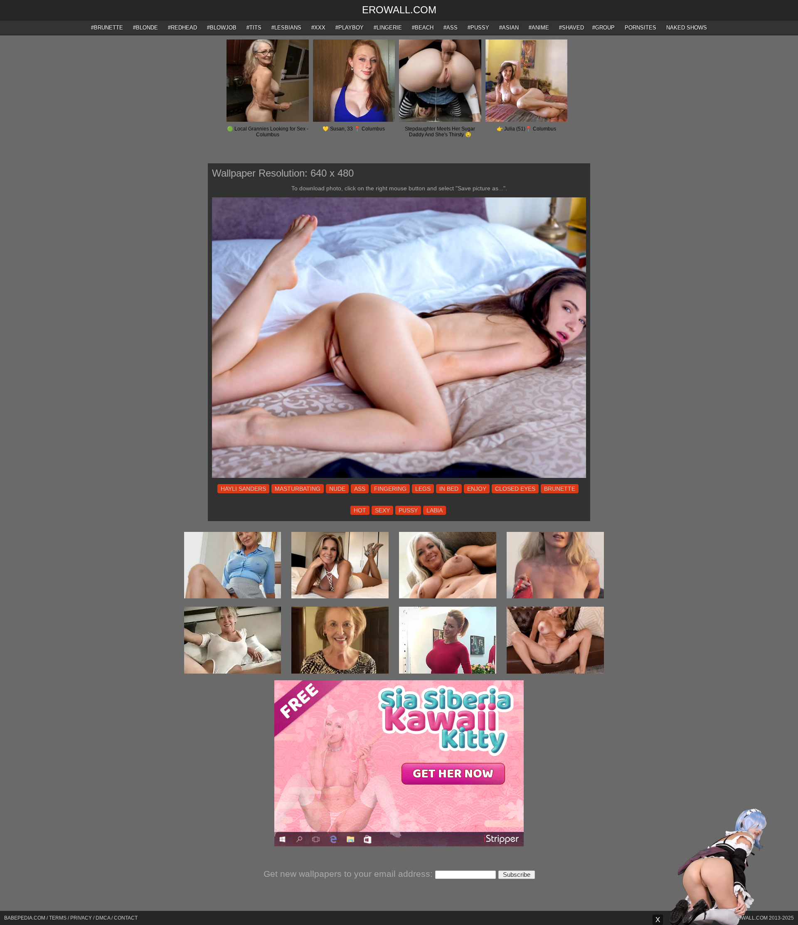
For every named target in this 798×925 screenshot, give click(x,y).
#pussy (478, 28)
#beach (422, 28)
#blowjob (221, 28)
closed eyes (515, 488)
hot (360, 510)
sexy (382, 510)
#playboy (349, 28)
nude (337, 488)
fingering (390, 488)
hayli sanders (243, 488)
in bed (448, 488)
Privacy (81, 918)
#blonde (145, 28)
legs (423, 488)
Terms (57, 918)
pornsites (640, 28)
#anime (539, 28)
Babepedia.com (24, 918)
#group (603, 28)
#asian (509, 28)
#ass (450, 28)
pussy (408, 510)
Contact (126, 918)
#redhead (182, 28)
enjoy (476, 488)
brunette (559, 488)
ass (359, 488)
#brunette (107, 28)
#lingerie (388, 28)
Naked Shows (686, 28)
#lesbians (286, 28)
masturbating (297, 488)
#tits (253, 28)
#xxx (318, 28)
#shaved (571, 28)
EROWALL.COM (399, 9)
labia (434, 510)
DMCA (103, 918)
